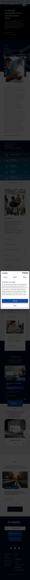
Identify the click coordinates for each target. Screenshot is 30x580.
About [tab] (24, 277)
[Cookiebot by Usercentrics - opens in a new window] (22, 273)
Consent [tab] (5, 277)
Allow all (15, 301)
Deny (15, 305)
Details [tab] (15, 277)
